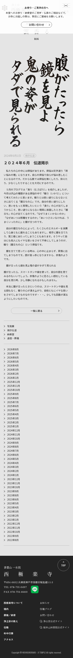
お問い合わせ (36, 24)
